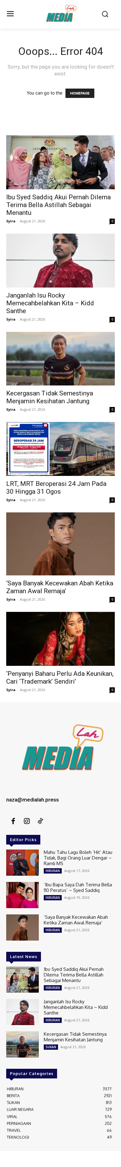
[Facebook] (13, 821)
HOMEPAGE (80, 93)
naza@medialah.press (32, 800)
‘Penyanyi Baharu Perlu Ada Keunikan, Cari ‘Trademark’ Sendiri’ (60, 677)
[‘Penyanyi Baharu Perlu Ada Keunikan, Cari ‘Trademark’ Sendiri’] (60, 639)
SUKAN (51, 1047)
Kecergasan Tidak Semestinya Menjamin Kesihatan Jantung (49, 397)
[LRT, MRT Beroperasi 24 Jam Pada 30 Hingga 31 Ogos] (60, 449)
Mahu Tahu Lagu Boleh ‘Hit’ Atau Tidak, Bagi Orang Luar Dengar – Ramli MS (78, 857)
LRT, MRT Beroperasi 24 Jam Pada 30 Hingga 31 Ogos (56, 487)
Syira (11, 221)
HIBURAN (53, 871)
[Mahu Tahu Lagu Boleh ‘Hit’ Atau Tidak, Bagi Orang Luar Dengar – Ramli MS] (22, 863)
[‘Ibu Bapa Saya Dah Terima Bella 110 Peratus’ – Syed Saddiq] (22, 895)
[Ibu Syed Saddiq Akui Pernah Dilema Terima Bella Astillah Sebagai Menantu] (60, 162)
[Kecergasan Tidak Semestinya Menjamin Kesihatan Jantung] (60, 359)
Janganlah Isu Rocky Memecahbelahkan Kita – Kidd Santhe (50, 303)
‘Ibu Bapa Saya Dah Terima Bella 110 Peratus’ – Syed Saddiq (78, 887)
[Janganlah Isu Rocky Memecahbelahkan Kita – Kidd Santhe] (60, 261)
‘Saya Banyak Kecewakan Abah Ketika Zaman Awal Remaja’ (59, 587)
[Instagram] (27, 821)
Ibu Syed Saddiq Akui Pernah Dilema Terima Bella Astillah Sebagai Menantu (58, 204)
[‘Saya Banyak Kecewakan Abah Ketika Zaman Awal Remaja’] (60, 543)
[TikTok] (40, 821)
